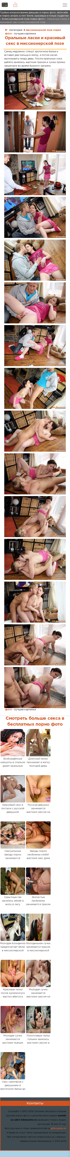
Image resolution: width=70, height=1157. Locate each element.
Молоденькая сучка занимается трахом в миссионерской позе (38, 948)
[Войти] (15, 5)
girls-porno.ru (58, 1128)
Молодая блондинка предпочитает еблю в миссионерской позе (12, 948)
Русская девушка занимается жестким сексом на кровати (38, 810)
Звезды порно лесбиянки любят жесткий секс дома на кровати (38, 856)
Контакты (35, 1103)
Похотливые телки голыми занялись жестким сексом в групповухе (38, 1041)
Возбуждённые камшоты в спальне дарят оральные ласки (13, 764)
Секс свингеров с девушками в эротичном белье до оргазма (12, 1087)
